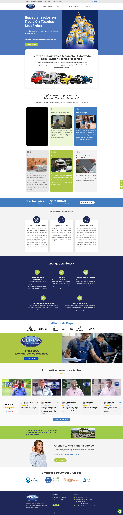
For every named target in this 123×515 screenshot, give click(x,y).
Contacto (88, 6)
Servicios (50, 6)
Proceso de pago (81, 113)
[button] (16, 387)
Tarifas (57, 6)
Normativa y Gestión (60, 513)
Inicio (44, 6)
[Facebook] (93, 1)
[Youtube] (97, 1)
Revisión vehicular (57, 156)
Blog (83, 6)
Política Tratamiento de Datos (73, 513)
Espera (29, 156)
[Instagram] (95, 1)
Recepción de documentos (60, 113)
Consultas (77, 6)
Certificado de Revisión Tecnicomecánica (83, 156)
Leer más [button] (22, 413)
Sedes (62, 6)
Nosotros (69, 6)
